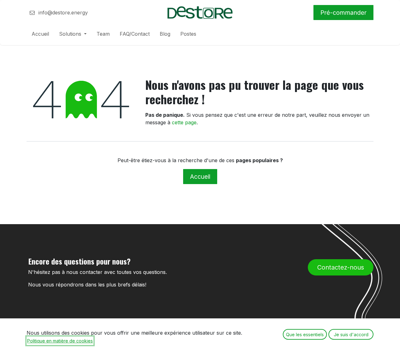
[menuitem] (40, 35)
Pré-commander (343, 12)
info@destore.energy (62, 12)
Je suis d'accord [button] (351, 334)
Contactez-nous (340, 267)
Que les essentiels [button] (305, 334)
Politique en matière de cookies (60, 340)
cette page (184, 122)
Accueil (200, 176)
